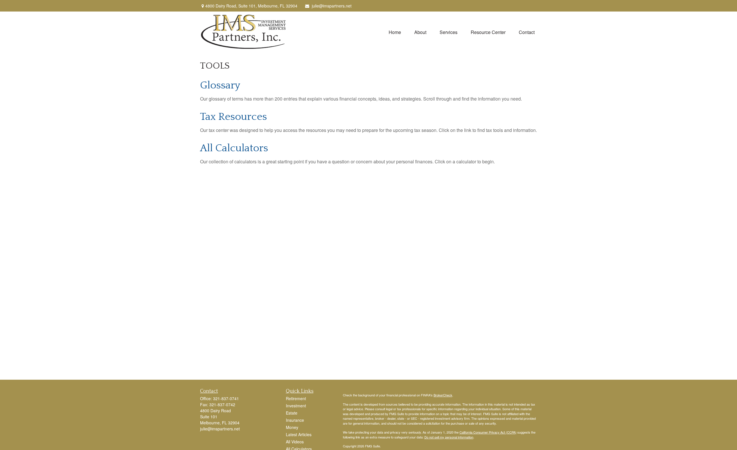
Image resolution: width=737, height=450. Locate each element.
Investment (296, 406)
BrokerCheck (443, 395)
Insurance (295, 420)
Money (292, 427)
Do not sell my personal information (448, 437)
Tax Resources (233, 116)
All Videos (295, 442)
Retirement (296, 398)
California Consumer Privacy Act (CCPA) (487, 432)
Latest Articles (298, 434)
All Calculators (234, 148)
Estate (291, 413)
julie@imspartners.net (332, 6)
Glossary (220, 85)
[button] (394, 32)
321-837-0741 (226, 398)
